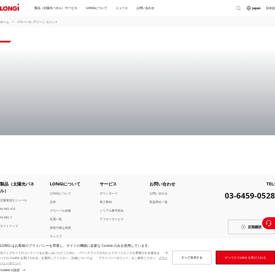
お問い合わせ (159, 193)
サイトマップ (9, 226)
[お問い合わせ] (268, 223)
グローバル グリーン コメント (37, 22)
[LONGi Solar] (9, 8)
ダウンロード (109, 193)
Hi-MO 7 (6, 217)
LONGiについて (60, 193)
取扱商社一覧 (159, 202)
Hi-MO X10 (7, 209)
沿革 (53, 202)
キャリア (56, 236)
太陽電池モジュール (13, 200)
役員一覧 (56, 219)
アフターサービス (112, 219)
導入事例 (106, 202)
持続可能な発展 (60, 228)
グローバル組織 (60, 210)
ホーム (4, 22)
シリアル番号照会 (112, 210)
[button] (238, 8)
